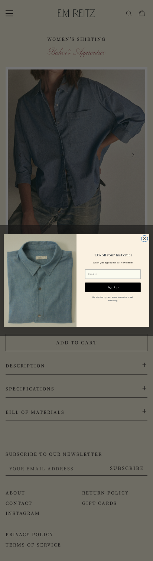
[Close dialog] (144, 238)
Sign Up (112, 287)
